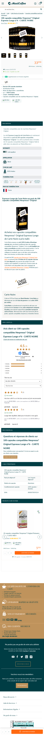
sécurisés (22, 614)
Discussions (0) (7, 430)
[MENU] (2, 3)
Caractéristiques (8, 464)
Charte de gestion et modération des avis (15, 339)
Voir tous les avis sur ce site (23, 360)
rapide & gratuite (23, 602)
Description (6, 123)
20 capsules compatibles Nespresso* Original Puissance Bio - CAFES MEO (21, 534)
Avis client (7, 322)
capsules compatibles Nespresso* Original (17, 267)
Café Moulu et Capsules (17, 13)
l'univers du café (24, 587)
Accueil (3, 13)
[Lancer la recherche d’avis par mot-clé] (40, 386)
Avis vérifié (9, 395)
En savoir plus (22, 685)
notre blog (33, 651)
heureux (19, 626)
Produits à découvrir (10, 501)
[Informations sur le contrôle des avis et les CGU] (33, 356)
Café (8, 13)
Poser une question (10, 457)
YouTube (25, 651)
